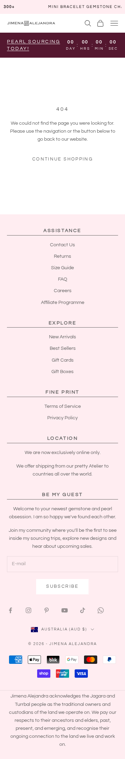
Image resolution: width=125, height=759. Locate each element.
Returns (62, 256)
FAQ (62, 279)
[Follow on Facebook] (10, 610)
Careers (63, 290)
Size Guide (62, 267)
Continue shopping (62, 159)
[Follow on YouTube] (64, 610)
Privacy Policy (62, 417)
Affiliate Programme (62, 302)
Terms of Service (62, 406)
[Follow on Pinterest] (46, 610)
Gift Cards (63, 360)
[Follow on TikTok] (82, 610)
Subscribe (62, 586)
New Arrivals (62, 337)
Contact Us (62, 244)
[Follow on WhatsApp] (100, 610)
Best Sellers (63, 348)
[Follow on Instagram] (28, 610)
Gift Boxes (62, 371)
